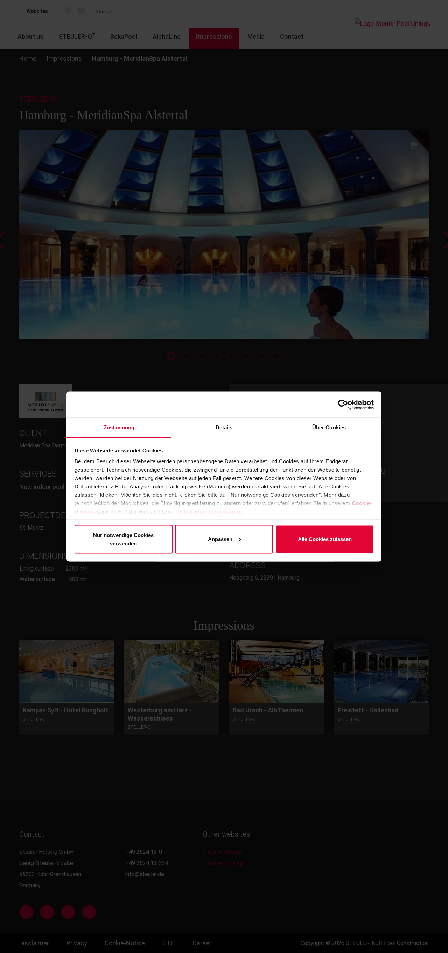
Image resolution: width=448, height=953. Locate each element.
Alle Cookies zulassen (325, 539)
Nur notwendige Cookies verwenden (123, 539)
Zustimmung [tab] (119, 427)
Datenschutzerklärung (213, 512)
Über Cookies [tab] (329, 427)
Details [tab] (224, 427)
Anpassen (220, 539)
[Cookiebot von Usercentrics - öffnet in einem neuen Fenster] (343, 404)
